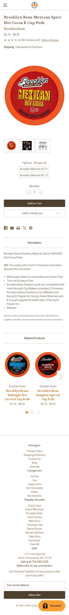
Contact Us (34, 458)
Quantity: (34, 186)
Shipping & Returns (35, 455)
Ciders (34, 491)
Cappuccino (34, 484)
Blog (34, 462)
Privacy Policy (35, 451)
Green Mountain (34, 509)
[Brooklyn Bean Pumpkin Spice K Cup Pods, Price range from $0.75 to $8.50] (48, 365)
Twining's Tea (35, 524)
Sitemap (35, 466)
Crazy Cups (34, 505)
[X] (24, 228)
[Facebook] (6, 228)
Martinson (34, 521)
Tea (34, 480)
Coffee (34, 476)
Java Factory (34, 517)
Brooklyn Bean (34, 513)
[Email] (12, 228)
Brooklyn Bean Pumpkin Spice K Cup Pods (48, 395)
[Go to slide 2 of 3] (32, 412)
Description (34, 242)
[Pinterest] (31, 228)
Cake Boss (35, 536)
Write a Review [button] (50, 40)
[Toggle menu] (5, 5)
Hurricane (34, 540)
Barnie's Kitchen (34, 532)
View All (34, 544)
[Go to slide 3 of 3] (38, 412)
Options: (34, 162)
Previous (4, 376)
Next (60, 376)
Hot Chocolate (34, 488)
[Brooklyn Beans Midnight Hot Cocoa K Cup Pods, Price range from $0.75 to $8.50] (17, 365)
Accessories (34, 495)
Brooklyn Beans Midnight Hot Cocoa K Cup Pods (17, 395)
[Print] (18, 228)
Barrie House (34, 528)
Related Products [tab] (34, 338)
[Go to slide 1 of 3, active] (26, 412)
